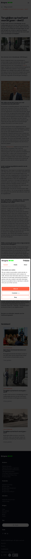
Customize (14, 293)
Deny (15, 297)
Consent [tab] (5, 264)
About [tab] (25, 264)
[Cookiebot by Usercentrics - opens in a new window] (23, 261)
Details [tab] (15, 264)
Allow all (15, 288)
